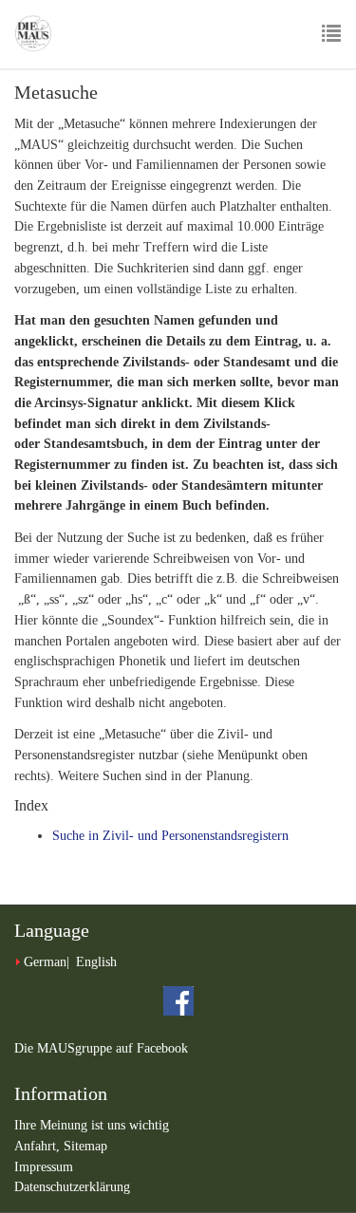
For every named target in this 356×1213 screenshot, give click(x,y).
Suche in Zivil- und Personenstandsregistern (170, 836)
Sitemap (85, 1146)
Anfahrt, (39, 1146)
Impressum (43, 1167)
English (96, 962)
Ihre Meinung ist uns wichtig (91, 1125)
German (45, 962)
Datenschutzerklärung (72, 1187)
